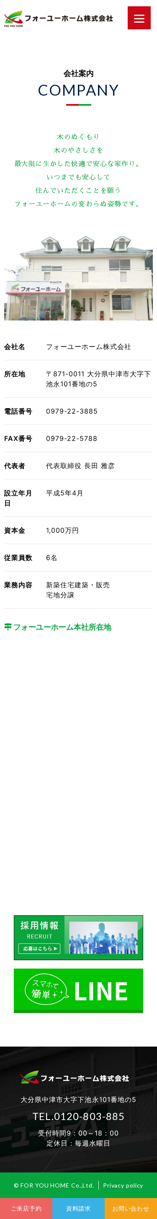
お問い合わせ (130, 1208)
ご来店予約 (26, 1208)
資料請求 (78, 1208)
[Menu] (139, 17)
